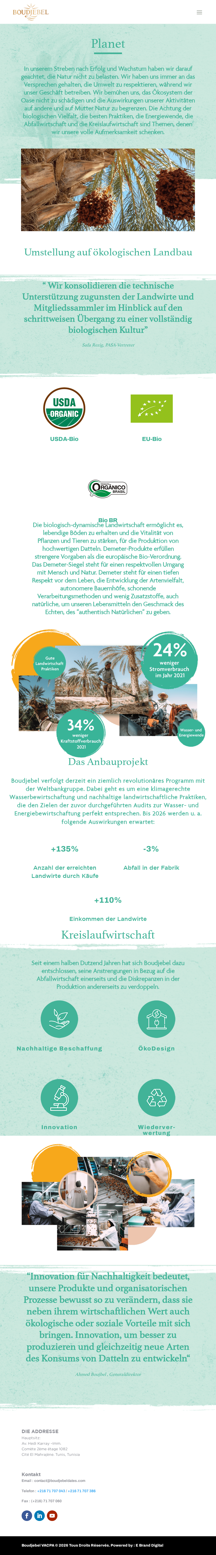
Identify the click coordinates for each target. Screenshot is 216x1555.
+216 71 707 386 (82, 1491)
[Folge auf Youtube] (52, 1515)
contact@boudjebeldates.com (59, 1481)
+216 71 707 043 (51, 1491)
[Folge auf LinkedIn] (39, 1515)
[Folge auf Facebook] (27, 1515)
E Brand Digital (149, 1545)
